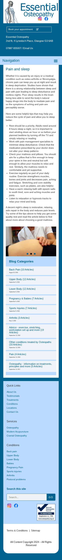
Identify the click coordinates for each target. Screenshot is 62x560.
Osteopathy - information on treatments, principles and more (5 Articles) (30, 366)
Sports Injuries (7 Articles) (23, 309)
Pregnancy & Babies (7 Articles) (26, 299)
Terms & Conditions (17, 530)
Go (51, 497)
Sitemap (35, 530)
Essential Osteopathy (17, 36)
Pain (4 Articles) (17, 355)
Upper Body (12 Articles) (22, 280)
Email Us (28, 48)
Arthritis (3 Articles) (19, 318)
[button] (56, 61)
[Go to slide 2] (31, 254)
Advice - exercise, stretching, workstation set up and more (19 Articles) (26, 331)
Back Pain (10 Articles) (21, 270)
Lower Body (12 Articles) (22, 290)
